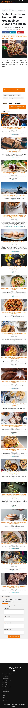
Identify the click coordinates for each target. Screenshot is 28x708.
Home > (3, 9)
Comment (7, 608)
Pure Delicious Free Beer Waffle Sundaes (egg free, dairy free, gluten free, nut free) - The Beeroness (14, 216)
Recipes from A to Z (7, 674)
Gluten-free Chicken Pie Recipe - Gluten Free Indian (14, 404)
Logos (3, 695)
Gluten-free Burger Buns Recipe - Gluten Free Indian (14, 449)
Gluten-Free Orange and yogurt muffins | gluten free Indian (14, 564)
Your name (8, 616)
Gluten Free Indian (15, 134)
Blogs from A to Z (6, 687)
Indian (5, 98)
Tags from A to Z (6, 680)
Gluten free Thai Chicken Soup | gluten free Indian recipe (14, 288)
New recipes (5, 676)
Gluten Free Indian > (9, 9)
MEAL (3, 35)
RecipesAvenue (7, 1)
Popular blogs (5, 691)
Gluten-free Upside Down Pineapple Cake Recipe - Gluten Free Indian (14, 358)
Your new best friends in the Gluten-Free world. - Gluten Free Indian (14, 267)
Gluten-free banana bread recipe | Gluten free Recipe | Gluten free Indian (14, 150)
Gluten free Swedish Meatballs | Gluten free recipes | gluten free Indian (14, 128)
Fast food (20, 98)
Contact (4, 693)
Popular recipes (6, 678)
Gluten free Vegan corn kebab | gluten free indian (14, 543)
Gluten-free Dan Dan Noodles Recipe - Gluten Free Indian (14, 312)
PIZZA (11, 38)
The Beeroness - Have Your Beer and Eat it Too (15, 226)
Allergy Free (13, 98)
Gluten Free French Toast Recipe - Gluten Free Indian (14, 334)
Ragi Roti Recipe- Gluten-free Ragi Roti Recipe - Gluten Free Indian (14, 587)
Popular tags (5, 684)
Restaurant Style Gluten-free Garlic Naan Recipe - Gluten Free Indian (14, 472)
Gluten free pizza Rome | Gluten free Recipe (14, 195)
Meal (5, 95)
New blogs (5, 689)
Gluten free (12, 95)
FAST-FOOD (5, 38)
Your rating (7, 606)
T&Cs (3, 697)
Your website (7, 629)
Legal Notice (5, 700)
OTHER (7, 35)
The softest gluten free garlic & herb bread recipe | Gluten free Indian (14, 426)
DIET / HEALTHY (14, 35)
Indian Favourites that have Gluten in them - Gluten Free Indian (14, 173)
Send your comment (14, 636)
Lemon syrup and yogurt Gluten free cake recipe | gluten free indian (14, 522)
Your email (8, 623)
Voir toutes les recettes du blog (17, 107)
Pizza (18, 95)
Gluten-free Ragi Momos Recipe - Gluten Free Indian (14, 382)
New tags (4, 682)
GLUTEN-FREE (11, 36)
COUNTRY (19, 36)
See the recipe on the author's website (14, 89)
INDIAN (25, 36)
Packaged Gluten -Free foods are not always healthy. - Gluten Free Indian (14, 242)
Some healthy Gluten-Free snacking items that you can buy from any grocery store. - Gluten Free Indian (14, 496)
